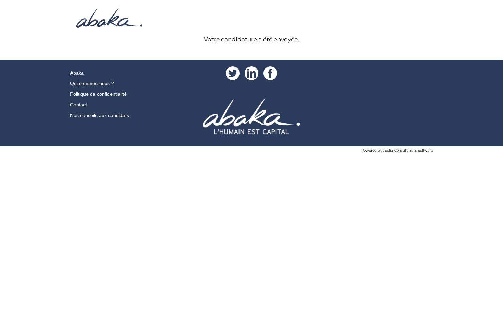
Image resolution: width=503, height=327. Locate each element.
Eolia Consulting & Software (409, 150)
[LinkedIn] (251, 73)
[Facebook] (270, 73)
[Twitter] (233, 73)
